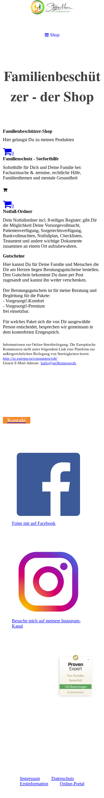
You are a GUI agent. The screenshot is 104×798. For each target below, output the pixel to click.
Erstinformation (34, 783)
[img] (52, 15)
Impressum (30, 778)
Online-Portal (72, 783)
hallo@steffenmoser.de (58, 363)
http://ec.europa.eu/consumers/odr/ (30, 358)
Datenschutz (62, 778)
